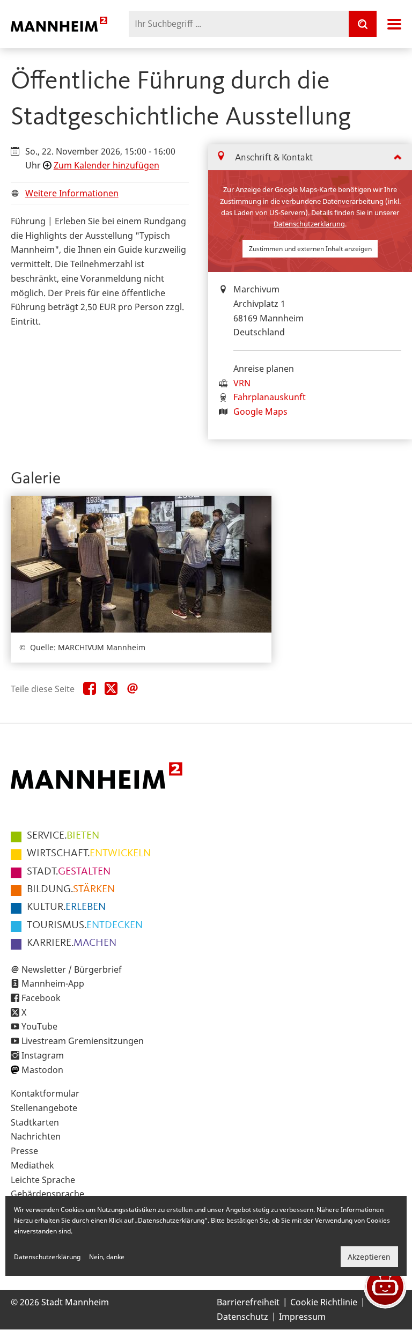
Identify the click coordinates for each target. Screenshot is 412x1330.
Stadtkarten (35, 1122)
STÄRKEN (71, 889)
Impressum (302, 1316)
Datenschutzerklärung (309, 224)
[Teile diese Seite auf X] (111, 689)
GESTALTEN (69, 871)
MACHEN (71, 943)
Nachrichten (36, 1136)
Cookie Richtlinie (323, 1302)
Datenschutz (242, 1316)
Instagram (42, 1055)
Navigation (394, 24)
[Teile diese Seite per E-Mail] (132, 689)
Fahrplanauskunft (269, 397)
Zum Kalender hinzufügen (106, 165)
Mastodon (42, 1070)
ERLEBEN (66, 907)
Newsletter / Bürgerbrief (71, 969)
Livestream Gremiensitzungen (82, 1041)
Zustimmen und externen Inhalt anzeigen (310, 248)
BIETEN (63, 836)
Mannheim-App (52, 983)
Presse (24, 1151)
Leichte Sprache (43, 1180)
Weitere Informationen (72, 193)
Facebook (41, 998)
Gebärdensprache (47, 1194)
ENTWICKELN (89, 853)
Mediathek (32, 1165)
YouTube (39, 1026)
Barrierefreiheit (248, 1302)
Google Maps (260, 411)
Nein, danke (106, 1256)
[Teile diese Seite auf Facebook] (89, 689)
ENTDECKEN (85, 925)
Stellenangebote (44, 1108)
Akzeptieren (369, 1257)
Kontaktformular (45, 1093)
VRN (242, 383)
